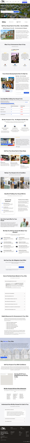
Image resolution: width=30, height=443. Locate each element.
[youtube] (27, 441)
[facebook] (23, 441)
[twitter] (24, 441)
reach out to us (20, 333)
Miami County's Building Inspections (12, 322)
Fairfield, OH (8, 397)
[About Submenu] (11, 2)
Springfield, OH (15, 397)
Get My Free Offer (16, 11)
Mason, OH (14, 396)
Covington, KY (8, 395)
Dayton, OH (8, 396)
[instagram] (25, 441)
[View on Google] (5, 64)
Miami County (21, 396)
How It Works (16, 333)
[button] (0, 59)
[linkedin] (26, 441)
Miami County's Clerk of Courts (11, 323)
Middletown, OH (15, 395)
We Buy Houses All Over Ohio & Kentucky (15, 388)
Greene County (21, 395)
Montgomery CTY (22, 397)
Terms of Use (27, 436)
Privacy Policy (2, 14)
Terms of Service (5, 14)
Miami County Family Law (10, 328)
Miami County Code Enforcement (11, 327)
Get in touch (7, 104)
